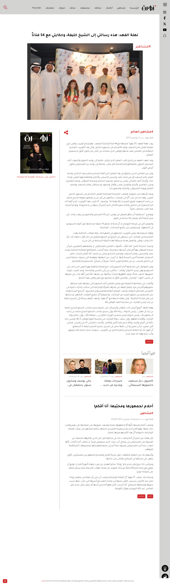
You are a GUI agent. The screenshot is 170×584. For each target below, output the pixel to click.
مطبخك (50, 8)
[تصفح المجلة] (165, 577)
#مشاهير (149, 377)
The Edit (36, 8)
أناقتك (109, 8)
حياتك (73, 8)
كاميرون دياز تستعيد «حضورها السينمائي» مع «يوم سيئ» (140, 384)
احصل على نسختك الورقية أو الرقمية (36, 177)
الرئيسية (134, 8)
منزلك (62, 8)
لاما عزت (148, 138)
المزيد (43, 581)
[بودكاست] (165, 568)
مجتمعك (85, 8)
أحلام (150, 496)
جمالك (97, 8)
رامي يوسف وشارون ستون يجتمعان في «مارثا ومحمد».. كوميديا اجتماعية (78, 384)
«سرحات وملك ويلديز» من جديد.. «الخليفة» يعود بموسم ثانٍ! (112, 384)
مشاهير (121, 8)
